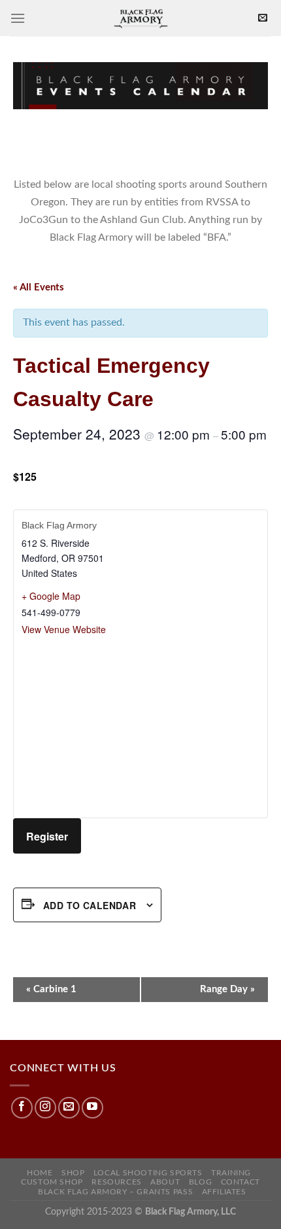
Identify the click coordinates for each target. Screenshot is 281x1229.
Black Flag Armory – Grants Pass (115, 1192)
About (165, 1182)
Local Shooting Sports (148, 1173)
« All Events (38, 287)
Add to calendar (89, 905)
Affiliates (224, 1192)
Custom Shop (52, 1182)
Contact (240, 1182)
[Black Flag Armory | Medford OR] (140, 18)
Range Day (227, 989)
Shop (72, 1173)
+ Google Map (51, 595)
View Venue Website (64, 629)
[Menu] (17, 18)
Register (47, 836)
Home (39, 1173)
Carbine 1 (51, 989)
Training (231, 1173)
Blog (200, 1182)
